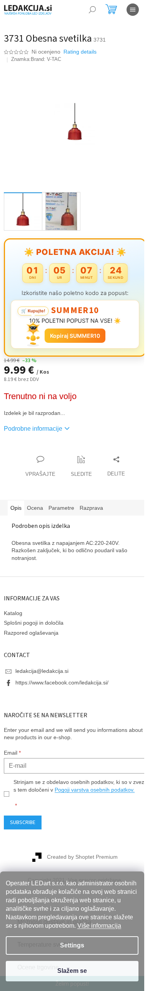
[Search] (92, 9)
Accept (72, 971)
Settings (72, 945)
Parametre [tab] (61, 504)
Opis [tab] (16, 504)
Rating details (80, 52)
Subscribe (22, 826)
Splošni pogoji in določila (33, 618)
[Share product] (113, 462)
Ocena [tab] (35, 504)
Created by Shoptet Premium (79, 860)
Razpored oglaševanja (31, 628)
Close (47, 447)
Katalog (13, 609)
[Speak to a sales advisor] (37, 462)
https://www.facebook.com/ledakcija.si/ (61, 678)
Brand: (46, 59)
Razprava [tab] (91, 504)
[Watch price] (78, 462)
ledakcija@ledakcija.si (41, 667)
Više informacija (99, 925)
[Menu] (132, 9)
